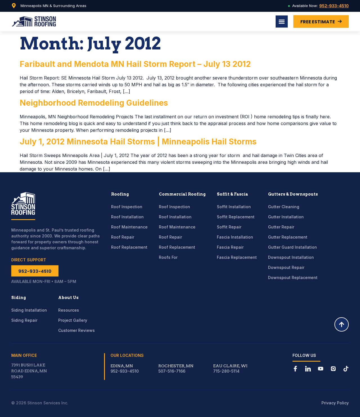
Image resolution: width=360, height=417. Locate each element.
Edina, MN (122, 366)
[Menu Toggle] (282, 21)
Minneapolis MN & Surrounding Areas (53, 5)
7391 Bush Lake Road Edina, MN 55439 (29, 371)
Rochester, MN (176, 366)
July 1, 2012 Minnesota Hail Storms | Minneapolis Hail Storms (138, 141)
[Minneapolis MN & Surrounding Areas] (13, 5)
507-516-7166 (171, 371)
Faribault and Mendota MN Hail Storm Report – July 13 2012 (135, 64)
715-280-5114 (226, 371)
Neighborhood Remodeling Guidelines (94, 103)
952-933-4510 (334, 5)
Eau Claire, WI (230, 366)
